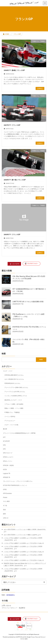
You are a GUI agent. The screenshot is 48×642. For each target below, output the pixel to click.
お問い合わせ (6, 605)
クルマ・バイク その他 (11, 425)
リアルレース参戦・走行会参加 (13, 404)
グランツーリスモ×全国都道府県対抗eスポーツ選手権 (19, 433)
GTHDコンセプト (8, 457)
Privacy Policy (34, 637)
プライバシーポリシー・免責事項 (13, 608)
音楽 (4, 509)
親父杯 (5, 429)
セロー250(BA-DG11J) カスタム (14, 379)
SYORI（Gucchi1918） (39, 529)
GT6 (4, 445)
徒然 (4, 514)
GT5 (4, 449)
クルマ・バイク (7, 371)
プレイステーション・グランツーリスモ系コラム (17, 481)
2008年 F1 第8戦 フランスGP (14, 70)
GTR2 (5, 489)
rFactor (5, 497)
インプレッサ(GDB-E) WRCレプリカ (15, 396)
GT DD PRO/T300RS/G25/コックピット (15, 485)
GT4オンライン (7, 461)
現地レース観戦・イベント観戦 (13, 408)
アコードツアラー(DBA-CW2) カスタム (16, 387)
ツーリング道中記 (9, 416)
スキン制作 (6, 501)
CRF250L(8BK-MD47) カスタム (14, 375)
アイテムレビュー (9, 420)
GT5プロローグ (7, 453)
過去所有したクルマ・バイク (13, 400)
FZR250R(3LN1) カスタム (12, 383)
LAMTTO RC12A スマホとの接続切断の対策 (28, 301)
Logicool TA (6, 473)
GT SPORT (6, 441)
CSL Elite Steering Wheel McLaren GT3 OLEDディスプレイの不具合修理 (29, 277)
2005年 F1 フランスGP (12, 234)
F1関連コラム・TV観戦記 (12, 412)
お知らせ (5, 518)
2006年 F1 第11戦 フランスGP (15, 180)
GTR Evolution (7, 493)
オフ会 (5, 505)
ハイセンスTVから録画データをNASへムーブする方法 (20, 538)
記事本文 (40, 88)
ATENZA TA (6, 477)
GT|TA (5, 469)
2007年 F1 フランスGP (12, 125)
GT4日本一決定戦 (8, 465)
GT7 (4, 437)
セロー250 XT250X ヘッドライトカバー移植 (17, 529)
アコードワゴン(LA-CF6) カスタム (14, 391)
